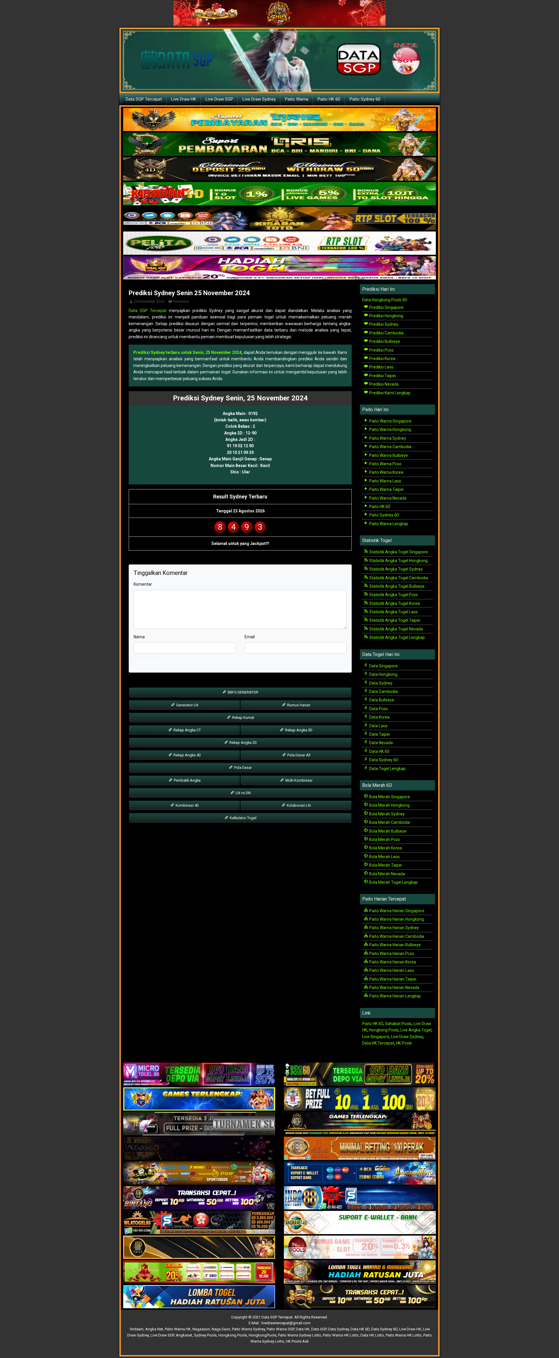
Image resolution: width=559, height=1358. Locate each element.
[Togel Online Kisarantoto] (279, 218)
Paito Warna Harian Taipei (392, 979)
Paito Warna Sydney (387, 438)
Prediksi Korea (381, 358)
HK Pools (404, 1043)
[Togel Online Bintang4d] (199, 1198)
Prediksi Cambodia (386, 333)
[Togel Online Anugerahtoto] (360, 1173)
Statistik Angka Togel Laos (393, 612)
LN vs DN (243, 793)
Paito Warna (296, 99)
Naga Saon (221, 1329)
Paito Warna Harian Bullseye (394, 944)
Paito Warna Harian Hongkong (396, 919)
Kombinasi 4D (187, 805)
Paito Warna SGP (280, 1329)
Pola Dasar (242, 767)
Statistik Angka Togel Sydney (395, 569)
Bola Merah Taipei (385, 865)
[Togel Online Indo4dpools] (199, 1297)
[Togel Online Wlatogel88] (199, 1222)
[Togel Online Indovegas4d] (360, 1297)
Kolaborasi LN (298, 805)
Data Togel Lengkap (387, 768)
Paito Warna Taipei (386, 489)
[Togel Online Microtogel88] (199, 1074)
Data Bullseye (381, 700)
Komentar (181, 302)
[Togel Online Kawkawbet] (199, 1124)
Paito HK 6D (329, 99)
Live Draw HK (183, 99)
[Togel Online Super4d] (279, 169)
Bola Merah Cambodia (389, 822)
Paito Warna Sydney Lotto (299, 1335)
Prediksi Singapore (386, 307)
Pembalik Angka (187, 780)
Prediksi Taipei (382, 375)
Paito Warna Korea (385, 472)
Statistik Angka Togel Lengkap (396, 637)
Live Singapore (375, 1036)
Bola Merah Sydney (386, 814)
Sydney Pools (205, 1335)
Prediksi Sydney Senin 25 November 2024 (189, 293)
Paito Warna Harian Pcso (391, 953)
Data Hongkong (382, 674)
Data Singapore (383, 666)
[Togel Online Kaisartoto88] (199, 1272)
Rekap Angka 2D (243, 742)
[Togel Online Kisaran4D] (279, 194)
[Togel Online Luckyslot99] (360, 1099)
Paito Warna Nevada (387, 498)
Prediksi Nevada (383, 384)
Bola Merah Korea (385, 848)
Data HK (302, 1329)
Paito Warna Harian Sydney (393, 927)
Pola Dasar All (298, 755)
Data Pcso (378, 708)
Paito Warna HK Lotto (341, 1335)
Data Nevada (380, 742)
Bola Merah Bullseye (387, 831)
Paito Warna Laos (384, 481)
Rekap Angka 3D (298, 730)
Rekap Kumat (242, 717)
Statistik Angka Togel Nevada (395, 629)
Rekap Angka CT (187, 730)
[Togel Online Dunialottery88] (360, 1148)
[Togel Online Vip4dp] (360, 1124)
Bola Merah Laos (384, 856)
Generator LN (186, 705)
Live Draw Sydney (259, 99)
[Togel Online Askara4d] (199, 1173)
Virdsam (137, 1329)
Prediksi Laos (380, 367)
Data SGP (318, 1329)
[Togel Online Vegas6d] (199, 1148)
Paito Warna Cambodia (389, 446)
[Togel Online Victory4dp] (199, 1099)
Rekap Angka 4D (187, 755)
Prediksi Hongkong (385, 315)
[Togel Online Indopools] (360, 1247)
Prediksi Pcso (381, 350)
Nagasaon (201, 1329)
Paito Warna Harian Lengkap (394, 996)
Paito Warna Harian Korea (392, 962)
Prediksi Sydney (383, 324)
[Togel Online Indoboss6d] (360, 1074)
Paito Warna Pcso (384, 463)
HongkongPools (262, 1335)
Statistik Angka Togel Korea (394, 603)
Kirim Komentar (150, 663)
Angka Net (154, 1329)
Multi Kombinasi (298, 780)
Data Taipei (379, 734)
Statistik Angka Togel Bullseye (396, 586)
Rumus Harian (298, 705)
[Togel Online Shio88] (360, 1272)
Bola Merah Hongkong (389, 805)
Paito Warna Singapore (389, 421)
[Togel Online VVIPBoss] (279, 119)
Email (250, 637)
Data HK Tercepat (378, 1043)
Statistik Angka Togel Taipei (394, 620)
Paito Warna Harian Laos (391, 970)
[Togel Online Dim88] (279, 144)
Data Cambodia (383, 691)
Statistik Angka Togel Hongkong (398, 560)
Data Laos (378, 725)
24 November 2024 (149, 302)
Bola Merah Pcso (384, 839)
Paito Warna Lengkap (388, 523)
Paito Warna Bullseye (388, 455)
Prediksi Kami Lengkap (389, 393)
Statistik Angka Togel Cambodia (398, 577)
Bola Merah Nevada (386, 874)
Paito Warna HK (178, 1329)
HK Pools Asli (297, 1341)
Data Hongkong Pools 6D (384, 299)
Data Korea (379, 717)
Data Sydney (380, 683)
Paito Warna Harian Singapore (396, 910)
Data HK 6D (379, 751)
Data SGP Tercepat (144, 99)
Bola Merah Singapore (389, 796)
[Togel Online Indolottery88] (360, 1198)
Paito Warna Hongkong (389, 429)
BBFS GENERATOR (242, 692)
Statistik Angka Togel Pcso (393, 594)
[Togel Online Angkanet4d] (360, 1222)
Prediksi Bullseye (384, 341)
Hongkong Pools (384, 1030)
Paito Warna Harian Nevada (393, 987)
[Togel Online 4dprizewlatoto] (199, 1247)
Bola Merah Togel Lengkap (393, 882)
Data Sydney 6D (383, 760)
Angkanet (184, 1335)
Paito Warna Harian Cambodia (396, 936)
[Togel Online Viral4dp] (279, 268)
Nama (139, 637)
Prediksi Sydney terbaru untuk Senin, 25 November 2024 (187, 352)
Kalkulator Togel (242, 818)
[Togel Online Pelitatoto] (279, 243)
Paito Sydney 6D (365, 99)
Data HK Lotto (372, 1335)
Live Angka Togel (415, 1030)
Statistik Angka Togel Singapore (398, 552)
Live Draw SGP (219, 99)
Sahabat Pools (398, 1023)
